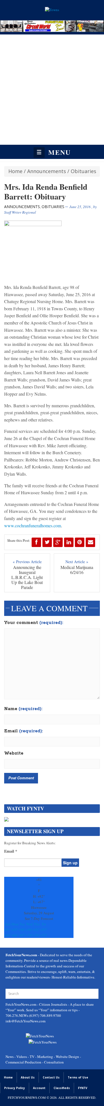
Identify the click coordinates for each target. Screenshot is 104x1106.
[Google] (58, 542)
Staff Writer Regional (20, 212)
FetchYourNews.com (21, 1004)
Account (39, 1088)
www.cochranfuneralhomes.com (32, 525)
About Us (28, 1077)
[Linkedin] (68, 542)
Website (13, 753)
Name (23, 709)
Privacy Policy (14, 1088)
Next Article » (76, 561)
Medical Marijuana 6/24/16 (76, 570)
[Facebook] (36, 542)
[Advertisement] (52, 90)
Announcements (46, 171)
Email (23, 731)
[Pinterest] (79, 542)
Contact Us (51, 1077)
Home (15, 171)
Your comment (33, 623)
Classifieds (62, 1088)
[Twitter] (47, 542)
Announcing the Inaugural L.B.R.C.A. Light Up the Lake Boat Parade (27, 577)
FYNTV (82, 1088)
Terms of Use (78, 1077)
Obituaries (83, 171)
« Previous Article (27, 561)
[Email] (90, 542)
